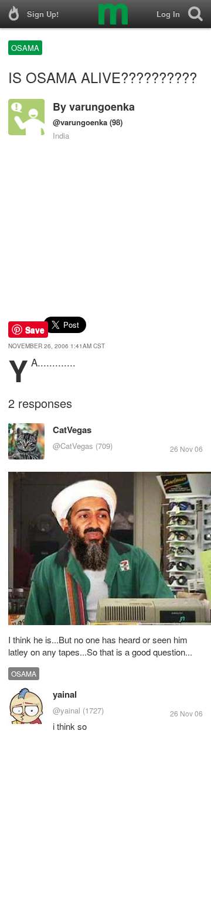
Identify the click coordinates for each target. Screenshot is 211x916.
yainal (65, 694)
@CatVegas (73, 445)
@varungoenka (80, 122)
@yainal (66, 710)
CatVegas (72, 429)
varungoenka (102, 106)
